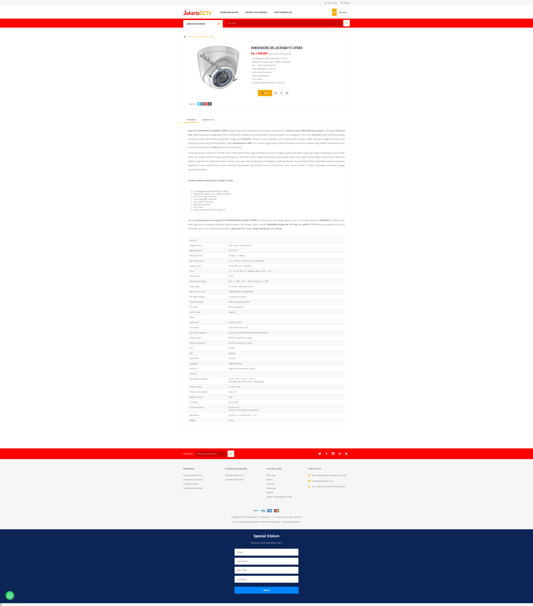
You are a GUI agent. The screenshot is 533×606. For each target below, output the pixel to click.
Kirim (267, 590)
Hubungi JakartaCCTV (234, 475)
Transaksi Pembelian (234, 479)
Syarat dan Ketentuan (193, 488)
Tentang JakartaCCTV (192, 475)
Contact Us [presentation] (208, 119)
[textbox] (284, 23)
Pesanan (270, 484)
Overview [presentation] (190, 119)
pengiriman (286, 53)
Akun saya (271, 475)
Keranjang (271, 488)
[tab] (190, 120)
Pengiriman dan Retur (193, 479)
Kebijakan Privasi (190, 484)
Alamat (269, 479)
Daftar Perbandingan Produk (279, 496)
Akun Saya (332, 3)
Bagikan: (192, 104)
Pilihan (347, 3)
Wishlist (269, 492)
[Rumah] (184, 37)
